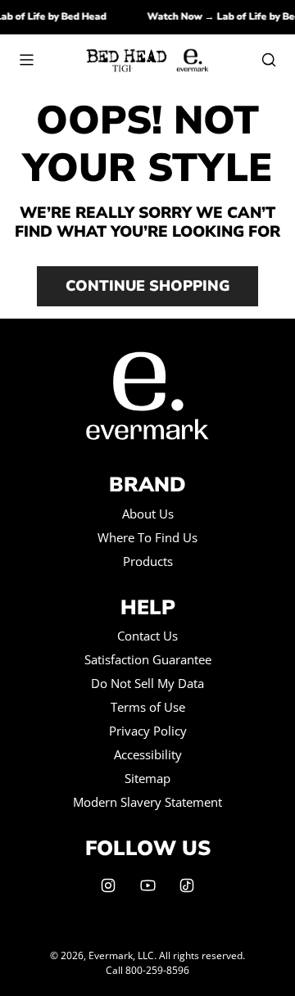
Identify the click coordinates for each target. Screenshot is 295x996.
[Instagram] (108, 885)
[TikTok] (187, 885)
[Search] (269, 60)
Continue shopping (147, 286)
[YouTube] (147, 885)
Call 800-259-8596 (147, 970)
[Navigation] (26, 60)
